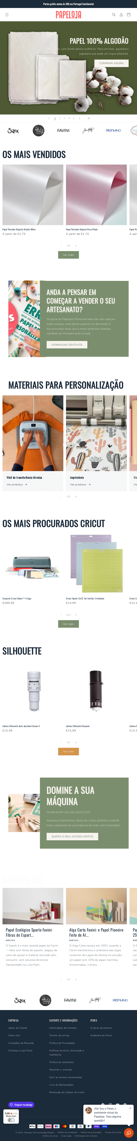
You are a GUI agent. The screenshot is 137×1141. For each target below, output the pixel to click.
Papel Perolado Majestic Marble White (19, 229)
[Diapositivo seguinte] (79, 118)
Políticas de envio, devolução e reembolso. (66, 1052)
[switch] (11, 1120)
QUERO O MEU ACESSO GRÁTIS (72, 836)
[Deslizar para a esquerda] (61, 245)
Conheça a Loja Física (20, 1050)
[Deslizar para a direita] (76, 245)
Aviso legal (66, 1136)
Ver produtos (15, 484)
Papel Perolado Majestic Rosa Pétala (82, 229)
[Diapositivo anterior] (49, 118)
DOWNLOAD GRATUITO (67, 344)
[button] (7, 14)
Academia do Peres (101, 1035)
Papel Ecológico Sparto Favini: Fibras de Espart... (29, 932)
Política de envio (50, 1136)
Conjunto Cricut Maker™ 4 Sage (17, 598)
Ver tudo (68, 255)
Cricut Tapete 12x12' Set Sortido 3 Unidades (85, 598)
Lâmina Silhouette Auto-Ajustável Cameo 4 (21, 726)
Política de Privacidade (62, 1043)
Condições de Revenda (21, 1043)
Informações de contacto (63, 1028)
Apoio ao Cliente (17, 1028)
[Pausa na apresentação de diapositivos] (88, 118)
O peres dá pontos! (101, 1028)
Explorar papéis (23, 78)
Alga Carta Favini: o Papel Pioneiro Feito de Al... (96, 932)
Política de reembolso (61, 1062)
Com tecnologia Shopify (43, 1132)
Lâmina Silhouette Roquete (78, 726)
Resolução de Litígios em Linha (66, 1092)
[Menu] (17, 1111)
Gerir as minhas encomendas (65, 1077)
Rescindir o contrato (60, 1069)
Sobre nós (14, 1035)
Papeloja (28, 1132)
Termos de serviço (59, 1035)
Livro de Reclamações (61, 1084)
